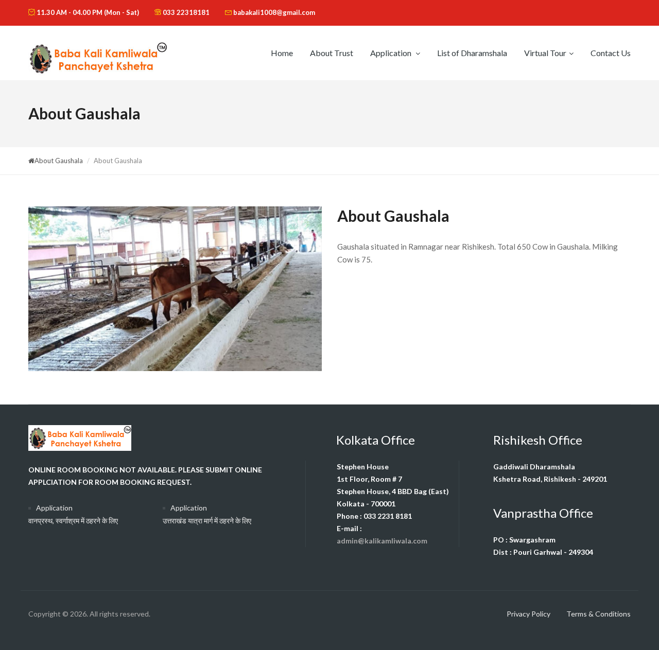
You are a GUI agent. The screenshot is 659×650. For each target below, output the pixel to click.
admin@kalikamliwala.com (382, 540)
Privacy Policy (528, 613)
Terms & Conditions (598, 613)
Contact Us (611, 53)
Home (282, 53)
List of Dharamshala (472, 53)
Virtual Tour (545, 53)
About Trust (331, 53)
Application (391, 53)
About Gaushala (58, 160)
